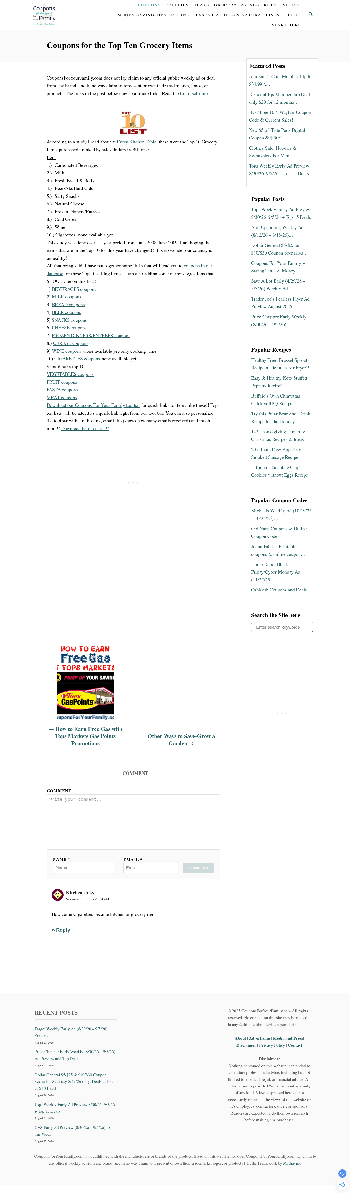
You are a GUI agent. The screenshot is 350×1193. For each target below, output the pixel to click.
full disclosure (194, 93)
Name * (61, 859)
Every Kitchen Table (136, 141)
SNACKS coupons (69, 320)
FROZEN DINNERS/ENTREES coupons (91, 335)
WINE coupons (66, 351)
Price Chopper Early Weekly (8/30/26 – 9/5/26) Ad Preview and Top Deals (75, 1055)
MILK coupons (66, 296)
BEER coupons (66, 312)
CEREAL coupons (70, 343)
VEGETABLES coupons (70, 374)
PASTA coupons (62, 389)
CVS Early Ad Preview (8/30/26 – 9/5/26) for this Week (73, 1131)
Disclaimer (246, 1045)
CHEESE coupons (69, 327)
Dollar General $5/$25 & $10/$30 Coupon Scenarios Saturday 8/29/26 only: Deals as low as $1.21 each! (74, 1081)
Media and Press (288, 1038)
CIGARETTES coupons (77, 358)
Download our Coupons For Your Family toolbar (93, 405)
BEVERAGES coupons (74, 289)
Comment (59, 790)
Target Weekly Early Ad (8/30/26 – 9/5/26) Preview (71, 1032)
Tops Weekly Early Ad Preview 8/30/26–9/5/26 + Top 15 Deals (75, 1107)
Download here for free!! (85, 428)
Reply (63, 930)
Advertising (259, 1038)
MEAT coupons (62, 397)
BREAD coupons (68, 304)
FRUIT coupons (62, 382)
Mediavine (292, 1163)
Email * (132, 859)
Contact (295, 1045)
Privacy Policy (272, 1045)
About (241, 1038)
